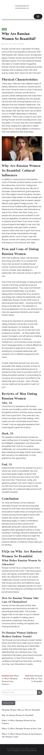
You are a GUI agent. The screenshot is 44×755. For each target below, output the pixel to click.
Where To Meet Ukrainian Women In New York (21, 728)
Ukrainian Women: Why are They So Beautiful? (33, 678)
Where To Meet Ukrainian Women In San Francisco (10, 680)
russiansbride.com (22, 6)
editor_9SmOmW (18, 44)
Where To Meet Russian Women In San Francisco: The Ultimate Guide (22, 735)
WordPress (33, 750)
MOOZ (17, 750)
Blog (4, 29)
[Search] (39, 692)
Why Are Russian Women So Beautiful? (17, 715)
